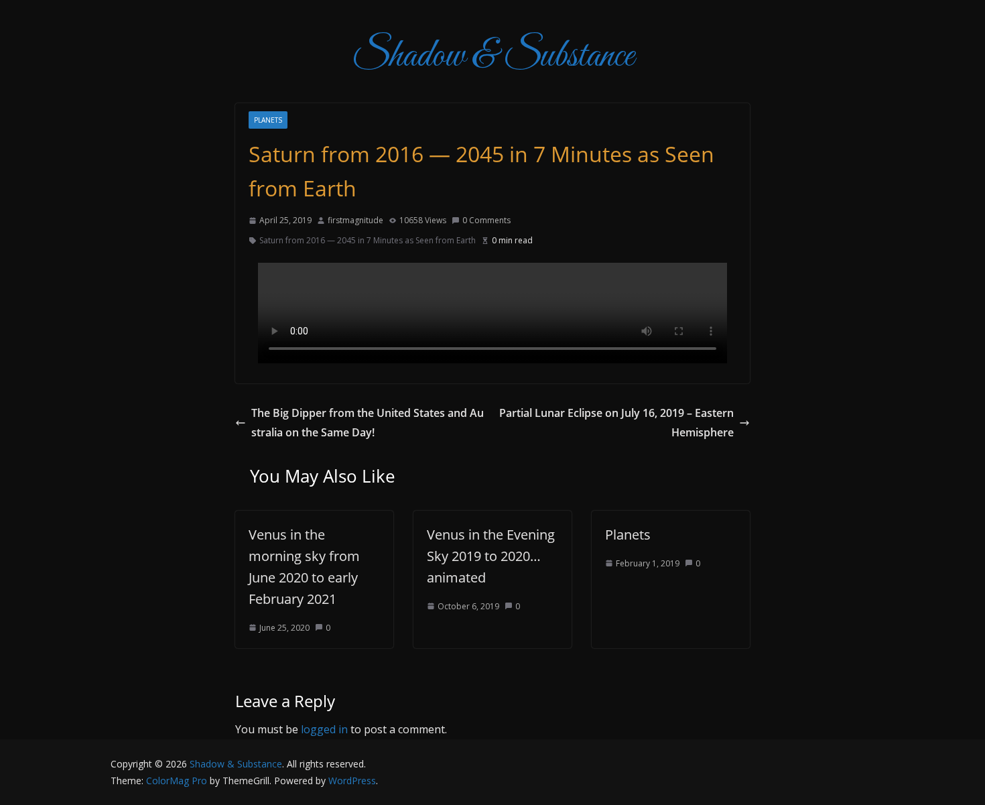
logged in (324, 729)
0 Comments (486, 220)
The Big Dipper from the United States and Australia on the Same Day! (367, 423)
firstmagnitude (355, 220)
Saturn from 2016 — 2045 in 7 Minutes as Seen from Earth (367, 240)
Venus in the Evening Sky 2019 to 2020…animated (491, 555)
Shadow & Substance (493, 57)
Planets (268, 120)
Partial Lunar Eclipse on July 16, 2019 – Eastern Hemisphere (616, 423)
